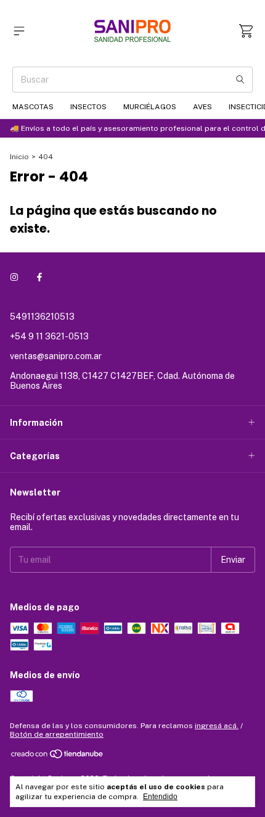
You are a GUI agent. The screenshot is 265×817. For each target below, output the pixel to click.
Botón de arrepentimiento (57, 734)
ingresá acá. (216, 725)
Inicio (19, 156)
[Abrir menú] (19, 31)
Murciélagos (149, 106)
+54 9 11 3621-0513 (49, 336)
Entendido (160, 796)
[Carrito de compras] (246, 31)
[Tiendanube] (57, 757)
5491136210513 (42, 316)
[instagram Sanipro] (14, 277)
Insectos (88, 106)
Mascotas (33, 106)
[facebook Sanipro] (39, 277)
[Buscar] (240, 80)
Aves (202, 106)
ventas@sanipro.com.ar (56, 356)
